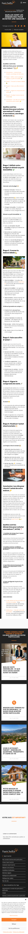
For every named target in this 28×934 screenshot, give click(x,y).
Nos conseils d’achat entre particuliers (12, 859)
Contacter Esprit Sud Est (8, 865)
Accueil (5, 10)
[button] (25, 899)
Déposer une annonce (8, 867)
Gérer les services (14, 915)
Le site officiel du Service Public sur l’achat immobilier (15, 601)
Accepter (14, 919)
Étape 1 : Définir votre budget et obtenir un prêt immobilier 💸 (14, 77)
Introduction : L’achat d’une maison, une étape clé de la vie (14, 73)
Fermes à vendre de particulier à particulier (13, 895)
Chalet (4, 893)
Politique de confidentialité (18, 932)
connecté (14, 837)
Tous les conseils (12, 10)
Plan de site (5, 881)
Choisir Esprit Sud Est (8, 862)
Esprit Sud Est (15, 519)
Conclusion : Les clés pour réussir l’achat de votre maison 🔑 (15, 100)
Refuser (14, 924)
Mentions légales (6, 873)
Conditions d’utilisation (8, 870)
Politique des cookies (7, 932)
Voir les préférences (14, 928)
